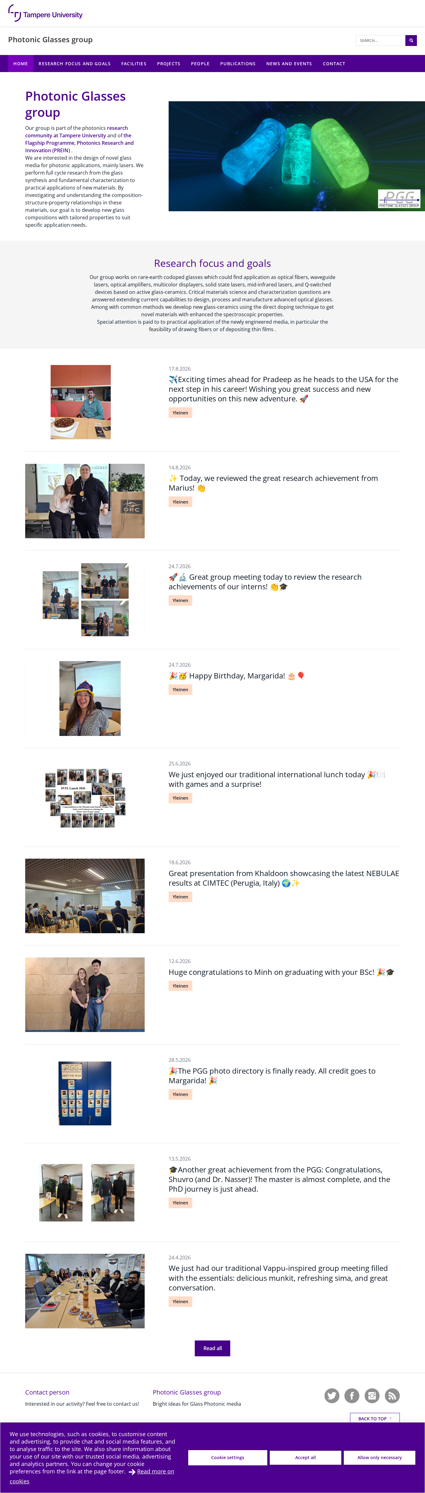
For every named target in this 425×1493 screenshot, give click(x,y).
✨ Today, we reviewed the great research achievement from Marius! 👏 (273, 483)
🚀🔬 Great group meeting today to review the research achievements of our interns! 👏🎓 (265, 581)
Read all (212, 1348)
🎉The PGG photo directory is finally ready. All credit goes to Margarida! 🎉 (272, 1075)
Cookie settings (227, 1457)
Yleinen (180, 413)
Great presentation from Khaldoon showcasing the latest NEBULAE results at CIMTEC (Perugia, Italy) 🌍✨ (284, 878)
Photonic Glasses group (50, 39)
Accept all (305, 1457)
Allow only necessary (379, 1457)
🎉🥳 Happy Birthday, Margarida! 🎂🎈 (237, 675)
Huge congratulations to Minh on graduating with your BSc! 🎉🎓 (282, 972)
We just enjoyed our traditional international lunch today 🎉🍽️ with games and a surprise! (277, 779)
